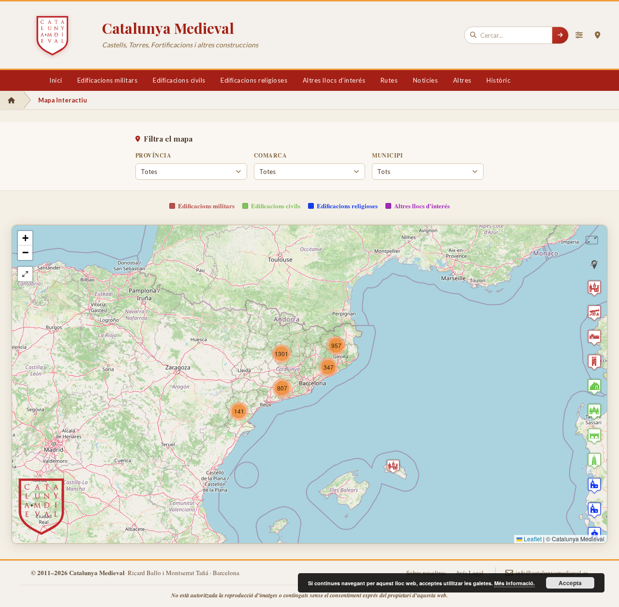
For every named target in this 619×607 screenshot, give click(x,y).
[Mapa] (597, 35)
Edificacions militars (107, 80)
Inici (55, 80)
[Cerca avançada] (579, 35)
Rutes (389, 80)
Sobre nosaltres (426, 572)
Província (153, 155)
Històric (498, 80)
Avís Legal (470, 572)
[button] (393, 466)
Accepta (570, 582)
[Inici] (11, 100)
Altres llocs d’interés (334, 80)
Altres (462, 80)
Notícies (425, 80)
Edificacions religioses (254, 80)
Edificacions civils (179, 80)
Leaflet (532, 539)
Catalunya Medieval (168, 28)
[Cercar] (560, 35)
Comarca (270, 155)
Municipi (387, 155)
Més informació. (514, 583)
